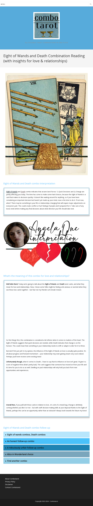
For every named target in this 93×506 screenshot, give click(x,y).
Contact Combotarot (12, 487)
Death (23, 192)
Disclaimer (9, 484)
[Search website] (90, 4)
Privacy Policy (10, 482)
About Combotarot (12, 479)
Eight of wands (11, 192)
